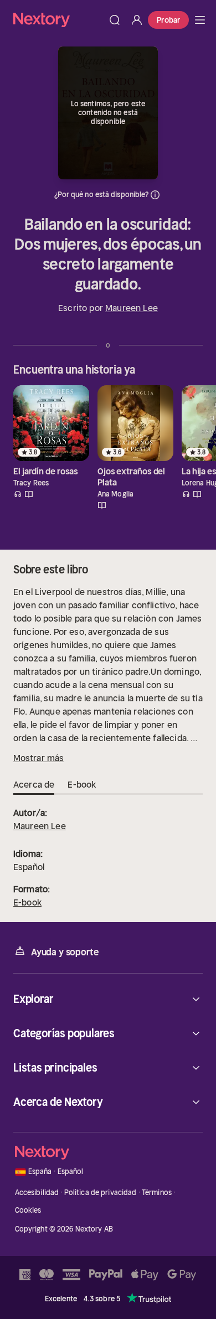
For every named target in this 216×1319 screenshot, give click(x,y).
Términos (157, 1192)
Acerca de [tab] (33, 784)
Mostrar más (38, 757)
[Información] (155, 194)
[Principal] (200, 20)
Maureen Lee (131, 307)
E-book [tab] (82, 784)
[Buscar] (115, 20)
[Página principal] (58, 20)
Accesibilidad (37, 1192)
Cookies (28, 1210)
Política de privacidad (100, 1192)
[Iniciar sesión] (137, 20)
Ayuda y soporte (65, 952)
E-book (27, 902)
